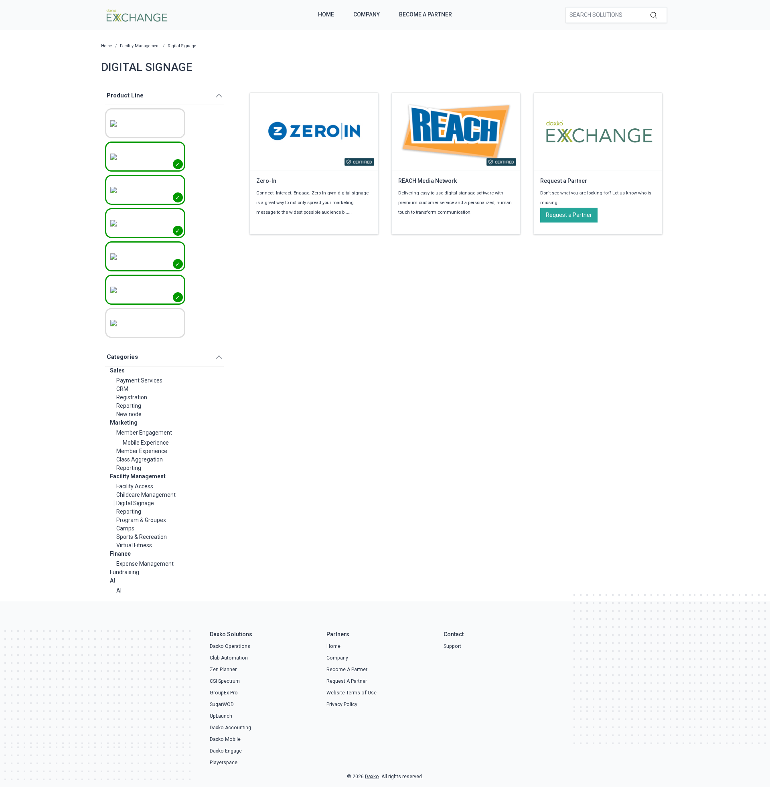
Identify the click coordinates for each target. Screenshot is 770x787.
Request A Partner (346, 681)
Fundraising (124, 572)
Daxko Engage (226, 751)
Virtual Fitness (134, 545)
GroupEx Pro (224, 693)
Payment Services (139, 380)
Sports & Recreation (141, 537)
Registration (131, 397)
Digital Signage (135, 503)
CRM (122, 389)
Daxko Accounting (230, 727)
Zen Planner (223, 669)
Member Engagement (144, 432)
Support (452, 646)
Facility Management (138, 476)
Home (326, 14)
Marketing (124, 422)
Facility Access (134, 486)
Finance (120, 553)
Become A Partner (425, 14)
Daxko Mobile (225, 739)
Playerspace (223, 762)
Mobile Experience (146, 442)
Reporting (128, 406)
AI (112, 580)
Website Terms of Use (351, 693)
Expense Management (145, 563)
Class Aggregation (139, 459)
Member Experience (141, 451)
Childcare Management (146, 495)
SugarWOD (222, 704)
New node (129, 414)
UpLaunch (221, 716)
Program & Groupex (141, 520)
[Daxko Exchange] (136, 14)
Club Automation (229, 658)
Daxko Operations (230, 646)
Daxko (372, 776)
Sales (117, 370)
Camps (125, 528)
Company (366, 14)
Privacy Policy (341, 704)
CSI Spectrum (225, 681)
